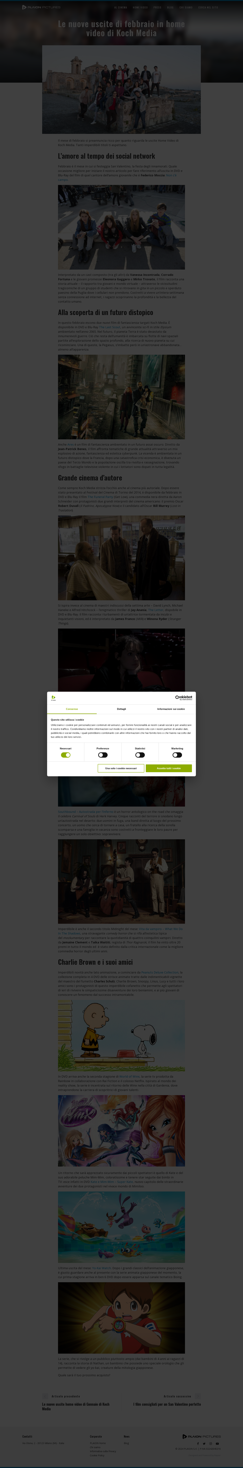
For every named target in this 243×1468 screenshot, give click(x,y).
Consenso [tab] (72, 709)
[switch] (103, 755)
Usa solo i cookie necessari (121, 768)
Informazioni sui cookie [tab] (171, 709)
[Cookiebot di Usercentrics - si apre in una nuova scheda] (177, 697)
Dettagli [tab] (121, 709)
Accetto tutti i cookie (169, 768)
